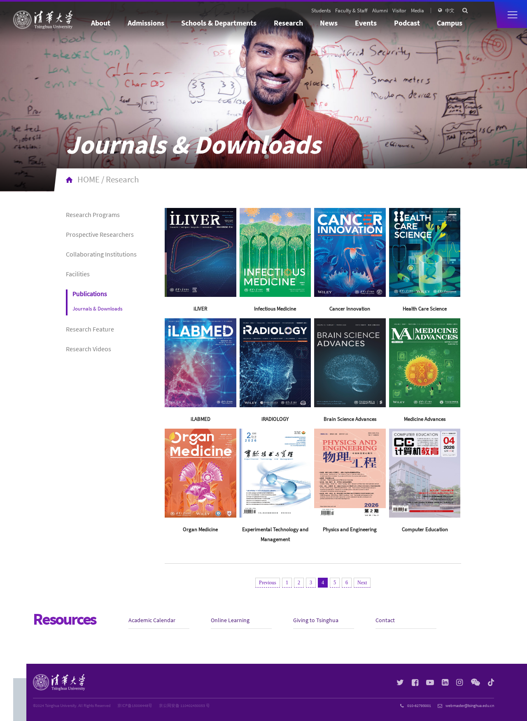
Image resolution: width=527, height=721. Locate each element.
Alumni (380, 10)
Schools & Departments (219, 23)
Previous (267, 583)
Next (362, 583)
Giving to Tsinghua (315, 620)
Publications (89, 293)
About (100, 23)
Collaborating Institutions (101, 254)
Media (417, 10)
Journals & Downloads (97, 308)
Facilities (78, 274)
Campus (449, 23)
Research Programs (93, 214)
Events (366, 23)
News (329, 23)
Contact (385, 620)
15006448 (140, 705)
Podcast (407, 23)
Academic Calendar (151, 620)
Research (288, 23)
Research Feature (90, 329)
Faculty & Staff (351, 10)
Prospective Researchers (100, 234)
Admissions (146, 23)
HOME (88, 179)
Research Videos (88, 349)
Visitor (399, 10)
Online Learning (230, 620)
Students (321, 10)
